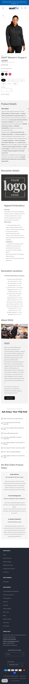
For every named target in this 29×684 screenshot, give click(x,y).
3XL (10, 84)
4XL (15, 83)
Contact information (15, 680)
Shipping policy (23, 678)
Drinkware (5, 605)
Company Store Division (9, 568)
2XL (4, 83)
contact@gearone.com (13, 641)
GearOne (8, 676)
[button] (3, 8)
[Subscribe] (22, 654)
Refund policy (22, 676)
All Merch (5, 601)
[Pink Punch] (10, 74)
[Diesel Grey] (6, 74)
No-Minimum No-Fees (8, 594)
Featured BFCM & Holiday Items (11, 591)
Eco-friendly (6, 626)
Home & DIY (6, 612)
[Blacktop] (2, 74)
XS (3, 80)
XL (22, 80)
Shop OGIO (10, 398)
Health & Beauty (7, 608)
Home (4, 554)
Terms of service (15, 678)
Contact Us (6, 572)
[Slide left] (11, 165)
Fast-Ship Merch (7, 598)
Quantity (3, 87)
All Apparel (6, 581)
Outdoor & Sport (7, 619)
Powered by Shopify (14, 676)
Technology (6, 622)
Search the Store (7, 558)
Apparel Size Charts (8, 565)
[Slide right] (18, 165)
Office (4, 615)
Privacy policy (7, 678)
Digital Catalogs (7, 561)
